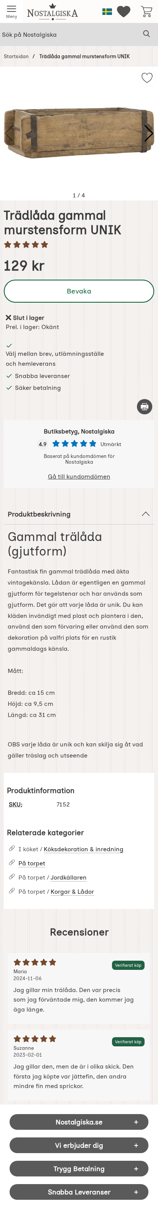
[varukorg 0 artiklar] (146, 11)
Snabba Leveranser (79, 1192)
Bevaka (79, 291)
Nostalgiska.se (79, 1122)
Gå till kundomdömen (79, 476)
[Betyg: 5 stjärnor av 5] (79, 245)
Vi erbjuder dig (79, 1145)
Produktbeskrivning (39, 514)
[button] (149, 133)
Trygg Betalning (79, 1169)
